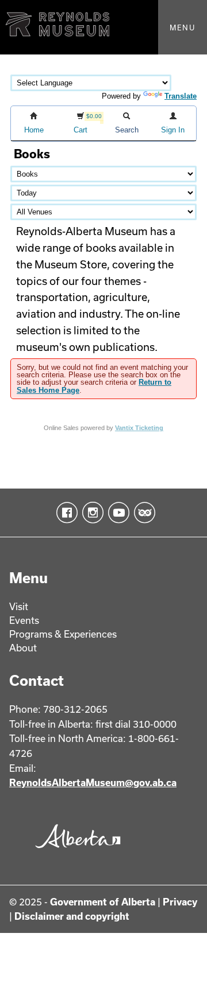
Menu (182, 28)
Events (24, 620)
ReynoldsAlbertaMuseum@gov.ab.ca (93, 782)
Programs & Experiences (63, 633)
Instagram (90, 512)
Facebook (65, 512)
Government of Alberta (102, 901)
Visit (18, 606)
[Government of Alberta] (75, 850)
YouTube (116, 512)
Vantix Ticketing (139, 427)
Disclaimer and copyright (71, 916)
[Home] (103, 27)
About (23, 647)
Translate (180, 96)
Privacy (180, 901)
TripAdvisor (142, 512)
